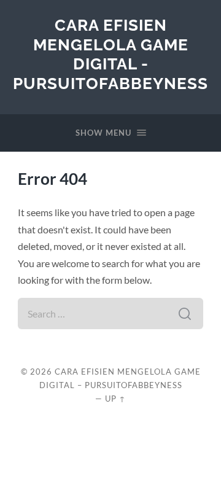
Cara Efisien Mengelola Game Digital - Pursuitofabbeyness (110, 54)
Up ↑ (115, 398)
